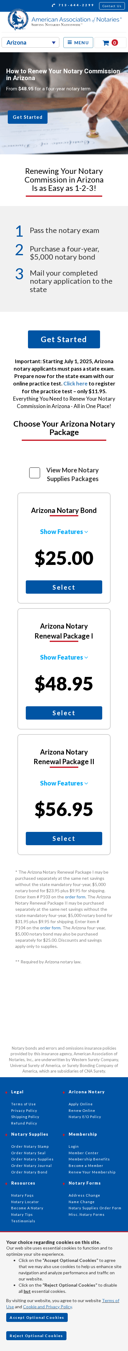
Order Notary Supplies (32, 1159)
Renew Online (82, 1110)
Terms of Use (23, 1104)
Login (74, 1146)
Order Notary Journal (31, 1166)
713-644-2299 (75, 5)
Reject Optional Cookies (36, 1335)
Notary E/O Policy (85, 1117)
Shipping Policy (25, 1117)
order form (75, 896)
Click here (76, 383)
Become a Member (86, 1166)
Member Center (84, 1153)
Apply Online (81, 1104)
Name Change (82, 1202)
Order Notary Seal (28, 1153)
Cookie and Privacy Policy (47, 1306)
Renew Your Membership (92, 1172)
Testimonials (23, 1221)
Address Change (84, 1195)
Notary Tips (22, 1214)
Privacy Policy (24, 1110)
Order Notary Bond (29, 1172)
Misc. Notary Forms (87, 1214)
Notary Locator (25, 1202)
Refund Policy (24, 1123)
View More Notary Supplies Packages (72, 474)
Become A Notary (27, 1208)
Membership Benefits (89, 1159)
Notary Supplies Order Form (95, 1208)
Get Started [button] (28, 117)
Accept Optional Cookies (37, 1317)
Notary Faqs (22, 1195)
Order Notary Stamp (30, 1146)
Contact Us (112, 6)
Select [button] (64, 587)
